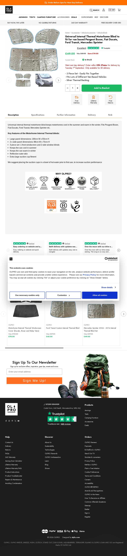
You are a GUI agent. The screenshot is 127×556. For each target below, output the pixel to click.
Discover (104, 17)
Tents (32, 17)
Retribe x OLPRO (91, 464)
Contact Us (9, 442)
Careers (87, 479)
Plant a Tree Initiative (92, 468)
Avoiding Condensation (13, 483)
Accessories (63, 17)
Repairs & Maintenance (13, 479)
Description (13, 114)
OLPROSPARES (87, 17)
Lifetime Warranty (11, 464)
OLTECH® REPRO (91, 487)
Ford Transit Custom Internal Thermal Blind (62, 328)
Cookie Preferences (92, 472)
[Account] (103, 10)
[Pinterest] (12, 421)
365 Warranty (10, 457)
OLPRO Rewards (51, 453)
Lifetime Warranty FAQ (13, 468)
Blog (46, 464)
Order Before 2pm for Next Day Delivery (65, 2)
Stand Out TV (90, 453)
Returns (7, 450)
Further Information (66, 114)
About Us (48, 442)
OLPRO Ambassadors (53, 457)
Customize (62, 295)
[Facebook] (6, 421)
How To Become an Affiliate (95, 498)
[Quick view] (17, 316)
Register (87, 517)
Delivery (92, 114)
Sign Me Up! (34, 381)
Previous (8, 80)
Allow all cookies (100, 295)
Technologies (49, 450)
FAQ (110, 114)
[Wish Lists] (34, 316)
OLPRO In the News (92, 494)
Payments (88, 446)
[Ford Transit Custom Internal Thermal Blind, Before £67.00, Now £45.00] (64, 305)
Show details (107, 287)
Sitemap (87, 505)
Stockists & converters (92, 457)
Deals (74, 17)
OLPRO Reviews (91, 442)
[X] (15, 421)
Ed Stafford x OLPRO (92, 450)
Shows (47, 468)
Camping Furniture (46, 17)
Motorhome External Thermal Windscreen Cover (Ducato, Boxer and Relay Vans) (24, 329)
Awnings (23, 17)
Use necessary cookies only (27, 295)
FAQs (7, 453)
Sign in (87, 513)
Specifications (37, 114)
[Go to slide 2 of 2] (93, 348)
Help (96, 17)
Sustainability (49, 446)
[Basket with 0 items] (119, 10)
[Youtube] (18, 421)
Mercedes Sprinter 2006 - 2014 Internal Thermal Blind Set (100, 329)
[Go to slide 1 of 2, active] (34, 348)
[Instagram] (9, 421)
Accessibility (89, 483)
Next (58, 80)
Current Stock (70, 60)
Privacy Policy (89, 275)
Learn (47, 461)
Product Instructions (12, 472)
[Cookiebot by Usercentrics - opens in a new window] (106, 259)
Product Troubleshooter (13, 476)
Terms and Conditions (92, 476)
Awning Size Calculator (13, 461)
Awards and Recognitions (94, 490)
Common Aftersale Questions (95, 502)
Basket (87, 509)
